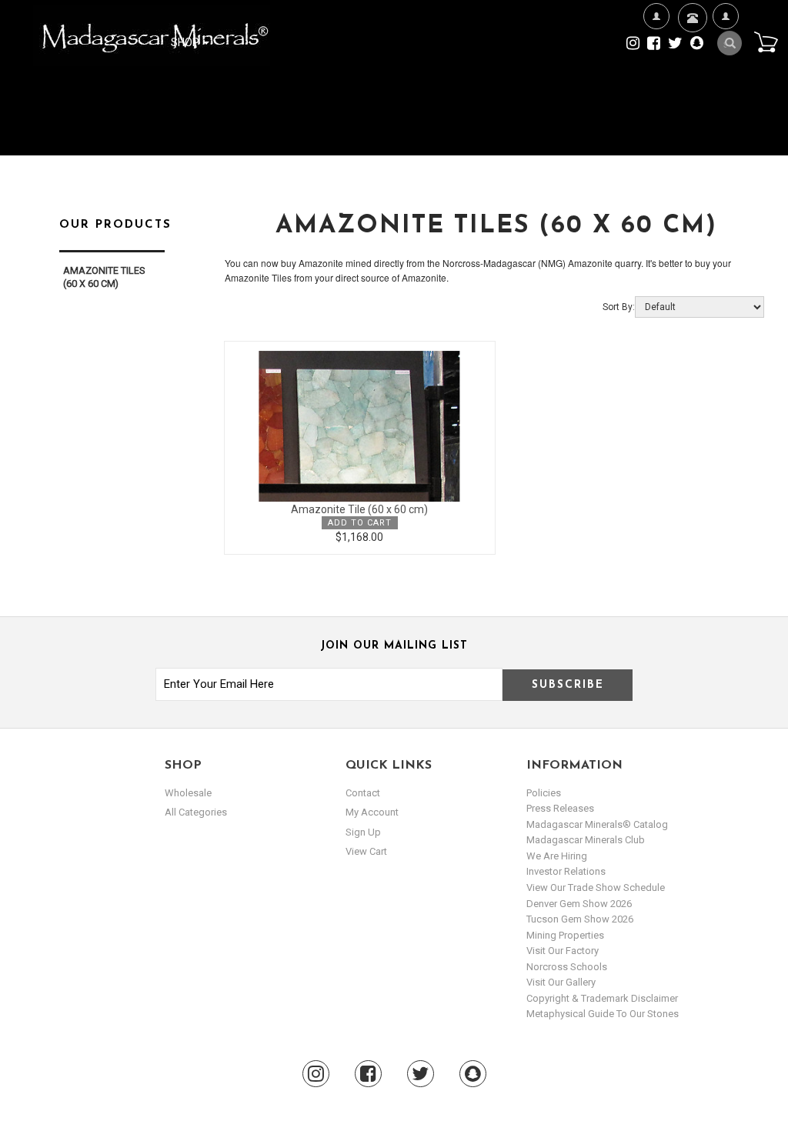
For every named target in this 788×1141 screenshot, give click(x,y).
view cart (366, 851)
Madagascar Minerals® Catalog (597, 824)
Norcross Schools (566, 967)
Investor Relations (566, 871)
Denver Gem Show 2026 (579, 903)
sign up (363, 832)
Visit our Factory (562, 950)
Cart (765, 41)
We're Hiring (656, 90)
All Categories (196, 812)
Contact (690, 62)
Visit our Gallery (561, 982)
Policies (543, 793)
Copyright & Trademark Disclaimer (602, 998)
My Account (725, 90)
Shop (186, 42)
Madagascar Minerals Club (585, 840)
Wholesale (188, 793)
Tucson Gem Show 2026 (579, 919)
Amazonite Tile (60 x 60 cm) (359, 509)
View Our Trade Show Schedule (595, 887)
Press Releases (560, 808)
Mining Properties (565, 935)
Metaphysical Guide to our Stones (602, 1013)
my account (372, 812)
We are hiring (556, 856)
